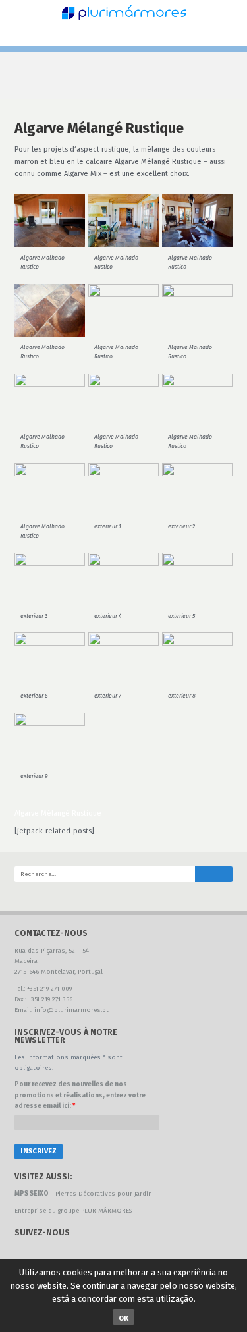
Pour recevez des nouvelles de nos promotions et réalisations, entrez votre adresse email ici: (80, 1094)
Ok (123, 1318)
